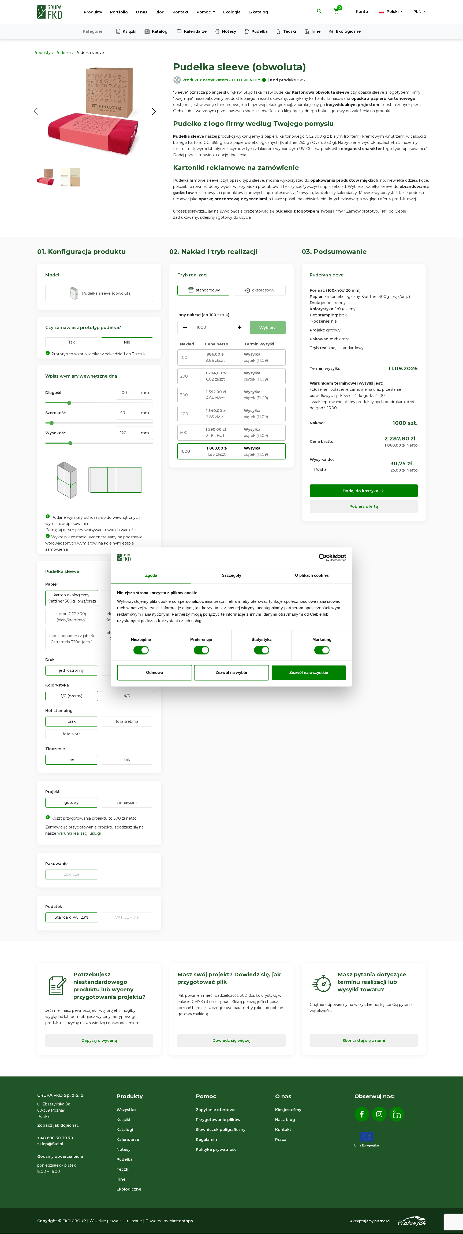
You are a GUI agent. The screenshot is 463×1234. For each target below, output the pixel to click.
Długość (53, 392)
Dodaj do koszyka (363, 490)
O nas (141, 12)
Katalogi (160, 31)
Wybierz (267, 327)
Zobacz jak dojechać (58, 1125)
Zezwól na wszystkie (308, 672)
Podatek (53, 906)
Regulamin (206, 1139)
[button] (319, 13)
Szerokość (55, 412)
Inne (316, 31)
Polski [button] (393, 11)
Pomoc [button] (204, 12)
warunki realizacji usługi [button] (79, 833)
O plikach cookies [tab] (312, 575)
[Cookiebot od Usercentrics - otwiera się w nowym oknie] (322, 558)
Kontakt (181, 12)
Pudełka (260, 31)
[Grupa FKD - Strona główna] (49, 12)
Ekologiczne (348, 31)
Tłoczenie (55, 748)
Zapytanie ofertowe (216, 1109)
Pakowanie (56, 863)
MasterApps (181, 1220)
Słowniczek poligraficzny (220, 1129)
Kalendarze (195, 31)
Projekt (52, 791)
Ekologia (232, 12)
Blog (160, 12)
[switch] (201, 650)
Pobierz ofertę (363, 506)
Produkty (93, 12)
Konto (362, 11)
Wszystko (126, 1109)
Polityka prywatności (217, 1149)
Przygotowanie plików (218, 1119)
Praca (280, 1139)
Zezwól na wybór (232, 672)
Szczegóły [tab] (231, 575)
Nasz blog (285, 1119)
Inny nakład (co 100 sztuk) (203, 314)
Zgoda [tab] (151, 575)
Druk (50, 659)
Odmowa (154, 672)
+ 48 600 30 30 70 (55, 1138)
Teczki (289, 31)
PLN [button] (418, 11)
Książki (129, 31)
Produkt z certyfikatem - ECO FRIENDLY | (225, 80)
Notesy (229, 31)
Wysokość (55, 432)
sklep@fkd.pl (50, 1143)
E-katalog (258, 12)
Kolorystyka (57, 685)
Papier (51, 584)
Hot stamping (59, 710)
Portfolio (119, 12)
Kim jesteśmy (288, 1109)
